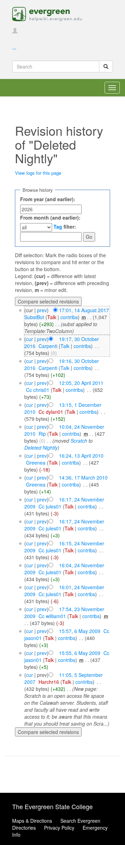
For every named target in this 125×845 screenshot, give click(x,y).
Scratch (78, 440)
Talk (51, 317)
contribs (69, 317)
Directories (24, 827)
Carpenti (48, 345)
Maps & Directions (32, 820)
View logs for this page (38, 172)
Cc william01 (52, 616)
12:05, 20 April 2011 (81, 382)
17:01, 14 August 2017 (84, 310)
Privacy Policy (59, 827)
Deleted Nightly (41, 447)
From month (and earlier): (50, 217)
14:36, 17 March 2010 (83, 477)
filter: (64, 226)
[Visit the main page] (47, 13)
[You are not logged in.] (15, 31)
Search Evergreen (80, 820)
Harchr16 (49, 681)
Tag (57, 226)
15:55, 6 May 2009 (79, 652)
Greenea (35, 462)
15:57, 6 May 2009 (79, 630)
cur (29, 338)
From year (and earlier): (47, 199)
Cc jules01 (50, 506)
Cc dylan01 (51, 411)
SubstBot (34, 317)
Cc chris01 (37, 389)
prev (42, 310)
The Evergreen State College (52, 806)
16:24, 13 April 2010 (81, 455)
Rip (42, 433)
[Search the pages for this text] (106, 66)
